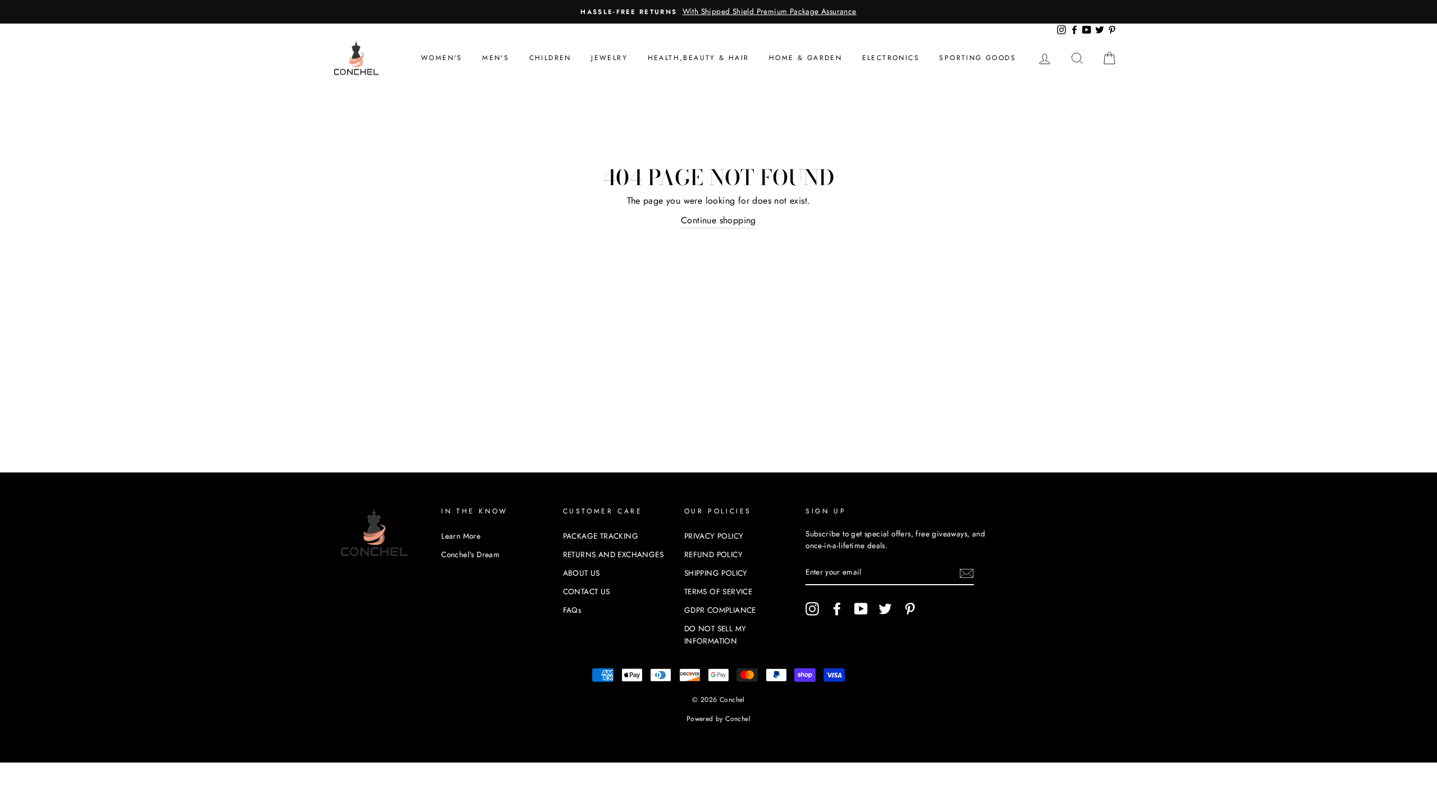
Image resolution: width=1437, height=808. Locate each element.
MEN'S (495, 58)
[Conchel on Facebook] (837, 609)
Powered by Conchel (718, 719)
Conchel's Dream (470, 554)
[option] (718, 12)
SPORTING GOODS (977, 58)
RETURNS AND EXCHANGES (613, 554)
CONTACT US (586, 591)
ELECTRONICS (890, 58)
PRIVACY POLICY (714, 535)
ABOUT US (581, 573)
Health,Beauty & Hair (698, 58)
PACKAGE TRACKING (600, 535)
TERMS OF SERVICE (718, 591)
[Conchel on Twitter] (885, 609)
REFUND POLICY (713, 554)
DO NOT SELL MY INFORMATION (715, 634)
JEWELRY (609, 58)
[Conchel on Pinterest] (910, 609)
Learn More (460, 535)
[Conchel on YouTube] (861, 609)
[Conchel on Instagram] (812, 609)
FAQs (572, 610)
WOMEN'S (442, 58)
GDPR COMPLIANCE (720, 610)
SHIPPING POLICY (716, 573)
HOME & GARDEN (805, 58)
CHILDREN (550, 58)
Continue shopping (718, 220)
